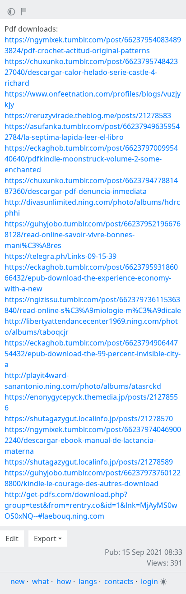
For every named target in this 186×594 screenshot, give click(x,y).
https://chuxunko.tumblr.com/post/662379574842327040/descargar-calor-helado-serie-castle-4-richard (91, 72)
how (63, 581)
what (40, 581)
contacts (119, 581)
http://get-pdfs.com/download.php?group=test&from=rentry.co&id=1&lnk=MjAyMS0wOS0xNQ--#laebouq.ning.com (91, 505)
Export (45, 538)
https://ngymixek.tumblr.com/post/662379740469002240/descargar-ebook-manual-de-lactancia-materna (93, 440)
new (17, 581)
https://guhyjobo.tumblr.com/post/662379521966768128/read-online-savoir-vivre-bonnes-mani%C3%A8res (93, 234)
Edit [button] (12, 538)
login (149, 581)
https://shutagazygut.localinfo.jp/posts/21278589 (89, 462)
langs (88, 581)
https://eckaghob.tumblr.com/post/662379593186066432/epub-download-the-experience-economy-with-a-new (91, 278)
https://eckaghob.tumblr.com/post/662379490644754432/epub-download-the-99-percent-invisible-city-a (93, 353)
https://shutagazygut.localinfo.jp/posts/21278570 (89, 419)
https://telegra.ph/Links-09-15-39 (60, 256)
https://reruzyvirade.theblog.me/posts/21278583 (88, 115)
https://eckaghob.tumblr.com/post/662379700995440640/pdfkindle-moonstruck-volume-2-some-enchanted (91, 159)
